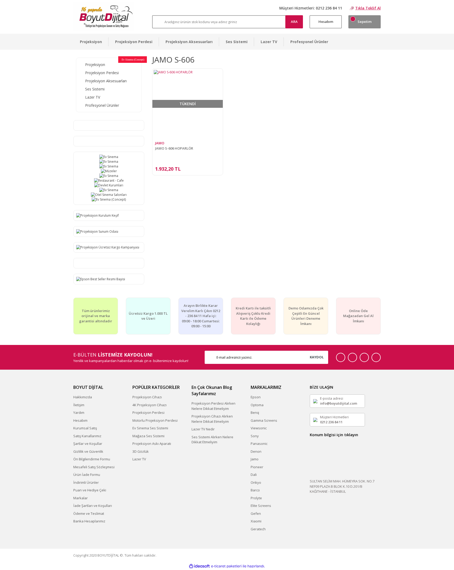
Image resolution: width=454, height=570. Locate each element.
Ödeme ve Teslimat (88, 513)
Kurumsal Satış (85, 428)
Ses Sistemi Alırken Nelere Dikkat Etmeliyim (212, 440)
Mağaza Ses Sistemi (148, 436)
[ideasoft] (199, 566)
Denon (256, 451)
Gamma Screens (264, 420)
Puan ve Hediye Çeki (89, 490)
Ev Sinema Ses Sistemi (150, 428)
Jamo (255, 459)
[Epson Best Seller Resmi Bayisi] (100, 279)
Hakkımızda (82, 397)
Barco (255, 490)
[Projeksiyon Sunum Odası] (97, 231)
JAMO (159, 143)
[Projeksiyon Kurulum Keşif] (97, 215)
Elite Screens (261, 505)
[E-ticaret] (226, 566)
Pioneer (257, 467)
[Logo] (103, 16)
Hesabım (80, 420)
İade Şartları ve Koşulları (92, 505)
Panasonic (259, 443)
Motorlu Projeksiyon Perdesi (155, 420)
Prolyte (256, 498)
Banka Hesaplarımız (89, 521)
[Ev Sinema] (108, 157)
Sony (255, 436)
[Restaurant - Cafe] (108, 180)
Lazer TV (139, 459)
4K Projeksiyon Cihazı (149, 405)
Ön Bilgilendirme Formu (91, 459)
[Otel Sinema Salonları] (108, 194)
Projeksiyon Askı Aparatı (151, 443)
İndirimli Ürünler (86, 482)
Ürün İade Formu (86, 474)
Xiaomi (256, 521)
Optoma (257, 405)
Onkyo (256, 482)
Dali (254, 474)
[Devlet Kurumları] (108, 185)
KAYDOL (317, 357)
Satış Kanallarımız (87, 436)
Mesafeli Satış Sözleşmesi (94, 467)
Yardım (78, 412)
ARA (294, 21)
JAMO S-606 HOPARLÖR (174, 148)
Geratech (258, 529)
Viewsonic (259, 428)
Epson (256, 397)
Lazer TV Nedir (203, 429)
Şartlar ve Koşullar (87, 443)
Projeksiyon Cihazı (147, 397)
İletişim (78, 405)
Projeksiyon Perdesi (148, 412)
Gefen (256, 513)
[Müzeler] (108, 171)
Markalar (80, 498)
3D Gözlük (140, 451)
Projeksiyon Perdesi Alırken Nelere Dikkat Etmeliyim (213, 406)
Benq (255, 412)
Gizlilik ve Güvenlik (88, 451)
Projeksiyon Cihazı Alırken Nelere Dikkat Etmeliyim (212, 419)
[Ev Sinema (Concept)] (108, 199)
